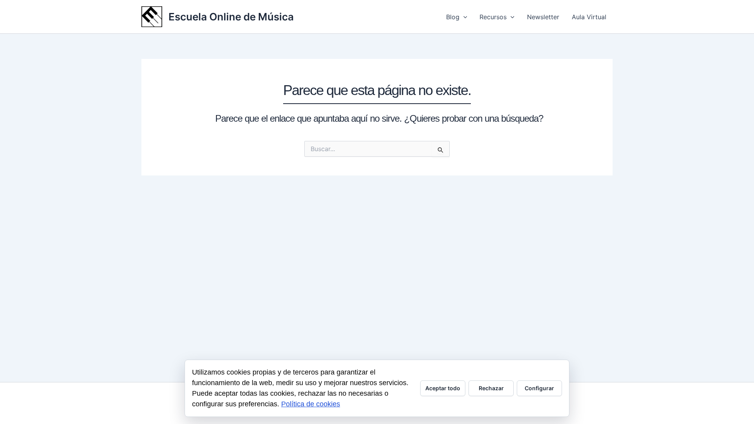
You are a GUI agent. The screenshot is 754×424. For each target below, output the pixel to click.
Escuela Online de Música (231, 17)
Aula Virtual (589, 17)
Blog (452, 17)
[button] (463, 17)
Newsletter (543, 17)
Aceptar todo (442, 388)
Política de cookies (310, 404)
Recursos (493, 17)
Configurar (539, 388)
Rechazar (491, 388)
